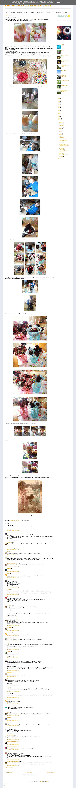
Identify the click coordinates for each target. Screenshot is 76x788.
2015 (59, 115)
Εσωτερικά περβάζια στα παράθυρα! (63, 151)
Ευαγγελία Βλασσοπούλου (12, 741)
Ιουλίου (60, 128)
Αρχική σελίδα (29, 772)
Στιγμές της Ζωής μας (40, 12)
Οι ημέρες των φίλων (57, 12)
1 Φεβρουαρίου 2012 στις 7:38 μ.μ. (13, 710)
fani (8, 659)
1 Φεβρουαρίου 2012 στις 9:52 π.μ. (13, 640)
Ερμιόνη (8, 589)
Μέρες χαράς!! (61, 137)
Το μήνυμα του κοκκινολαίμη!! (62, 149)
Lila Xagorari (9, 632)
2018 (59, 110)
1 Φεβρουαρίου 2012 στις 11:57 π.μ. (13, 670)
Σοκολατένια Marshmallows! (64, 154)
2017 (59, 112)
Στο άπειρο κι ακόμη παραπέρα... (64, 61)
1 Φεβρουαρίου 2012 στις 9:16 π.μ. (13, 594)
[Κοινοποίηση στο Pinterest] (28, 520)
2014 (59, 116)
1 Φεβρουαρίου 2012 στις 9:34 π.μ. (13, 625)
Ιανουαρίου (61, 156)
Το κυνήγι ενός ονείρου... (65, 80)
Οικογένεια (26, 12)
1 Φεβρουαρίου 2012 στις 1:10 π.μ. (13, 554)
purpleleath (9, 627)
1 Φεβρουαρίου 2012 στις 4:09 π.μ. (13, 571)
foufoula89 (9, 637)
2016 (59, 113)
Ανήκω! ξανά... (63, 70)
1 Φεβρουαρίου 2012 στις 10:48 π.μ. (13, 649)
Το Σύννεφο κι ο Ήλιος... (63, 138)
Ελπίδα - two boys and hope (12, 563)
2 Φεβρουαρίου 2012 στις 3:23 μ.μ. (13, 744)
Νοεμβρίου (61, 122)
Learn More (58, 2)
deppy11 (8, 699)
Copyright (65, 12)
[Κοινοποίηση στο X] (26, 520)
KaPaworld (13, 520)
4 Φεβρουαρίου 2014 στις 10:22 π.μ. (13, 765)
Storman (41, 781)
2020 (59, 107)
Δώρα (8, 596)
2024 (59, 101)
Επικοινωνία (19, 12)
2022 (59, 104)
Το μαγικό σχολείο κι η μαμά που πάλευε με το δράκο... (64, 145)
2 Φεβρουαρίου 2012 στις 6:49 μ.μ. (13, 749)
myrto (8, 722)
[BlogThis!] (25, 520)
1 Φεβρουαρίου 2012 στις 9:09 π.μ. (13, 587)
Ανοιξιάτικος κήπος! (64, 85)
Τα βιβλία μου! (48, 12)
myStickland (9, 672)
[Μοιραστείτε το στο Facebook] (27, 520)
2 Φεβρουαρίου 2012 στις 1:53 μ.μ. (13, 739)
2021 (59, 106)
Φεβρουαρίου (61, 136)
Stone (8, 712)
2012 (59, 119)
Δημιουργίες (32, 12)
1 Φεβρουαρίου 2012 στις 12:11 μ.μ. (13, 676)
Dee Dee (8, 678)
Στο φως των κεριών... (62, 140)
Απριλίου (60, 133)
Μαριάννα (9, 568)
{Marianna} (9, 542)
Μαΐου (60, 131)
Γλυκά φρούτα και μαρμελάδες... (62, 142)
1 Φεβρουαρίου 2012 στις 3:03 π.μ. (13, 566)
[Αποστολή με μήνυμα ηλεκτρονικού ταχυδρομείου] (24, 520)
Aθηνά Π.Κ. (9, 605)
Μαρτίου (60, 134)
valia (8, 751)
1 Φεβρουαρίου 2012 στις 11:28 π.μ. (13, 657)
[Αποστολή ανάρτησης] (22, 520)
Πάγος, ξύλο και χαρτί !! (63, 146)
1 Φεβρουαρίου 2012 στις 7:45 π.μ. (13, 577)
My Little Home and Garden (12, 746)
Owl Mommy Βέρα (10, 735)
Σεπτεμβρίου (61, 125)
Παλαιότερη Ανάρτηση (50, 772)
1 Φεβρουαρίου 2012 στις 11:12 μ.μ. (13, 720)
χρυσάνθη (9, 717)
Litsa (8, 532)
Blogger (47, 781)
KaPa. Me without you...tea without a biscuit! (28, 5)
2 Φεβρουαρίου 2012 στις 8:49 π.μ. (13, 725)
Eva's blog (9, 551)
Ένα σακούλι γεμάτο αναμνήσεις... (64, 91)
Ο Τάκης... (63, 50)
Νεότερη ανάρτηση (9, 772)
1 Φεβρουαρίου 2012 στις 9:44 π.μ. (13, 635)
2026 (59, 98)
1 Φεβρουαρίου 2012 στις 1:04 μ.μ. (13, 691)
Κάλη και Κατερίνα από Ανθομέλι (13, 761)
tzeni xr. (8, 651)
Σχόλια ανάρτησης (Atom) (32, 774)
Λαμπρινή (9, 579)
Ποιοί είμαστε (13, 12)
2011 (59, 158)
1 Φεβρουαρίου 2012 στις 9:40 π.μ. (13, 630)
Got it (63, 2)
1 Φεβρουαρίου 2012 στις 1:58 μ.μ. (13, 697)
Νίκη (8, 687)
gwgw (8, 573)
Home (7, 12)
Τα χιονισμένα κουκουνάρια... (63, 76)
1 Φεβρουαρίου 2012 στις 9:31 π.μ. (13, 616)
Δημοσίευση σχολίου (9, 767)
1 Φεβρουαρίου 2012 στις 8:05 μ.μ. (13, 715)
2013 (59, 118)
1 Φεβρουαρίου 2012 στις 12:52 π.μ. (13, 549)
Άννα (8, 556)
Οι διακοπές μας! (64, 45)
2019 (59, 109)
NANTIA (8, 727)
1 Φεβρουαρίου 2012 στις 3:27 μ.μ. (13, 703)
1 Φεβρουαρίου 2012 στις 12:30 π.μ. (13, 530)
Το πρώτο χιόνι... (62, 153)
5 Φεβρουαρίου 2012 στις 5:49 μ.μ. (13, 759)
